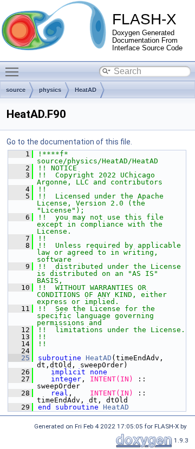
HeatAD (85, 90)
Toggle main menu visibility (14, 71)
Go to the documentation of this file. (69, 141)
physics (50, 90)
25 (19, 358)
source (15, 90)
